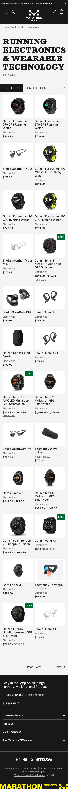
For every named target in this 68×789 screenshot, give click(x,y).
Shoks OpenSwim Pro (17, 448)
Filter (12, 88)
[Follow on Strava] (44, 760)
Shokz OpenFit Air (46, 629)
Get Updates (14, 694)
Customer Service (13, 715)
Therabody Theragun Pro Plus (49, 586)
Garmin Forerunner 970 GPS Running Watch (47, 124)
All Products (18, 27)
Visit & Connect (12, 731)
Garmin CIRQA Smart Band (16, 354)
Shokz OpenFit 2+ (46, 353)
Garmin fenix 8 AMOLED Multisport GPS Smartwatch (48, 264)
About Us (8, 723)
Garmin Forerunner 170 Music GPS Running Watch (50, 172)
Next (59, 666)
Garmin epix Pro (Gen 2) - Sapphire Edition (17, 542)
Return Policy (46, 3)
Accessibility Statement (52, 768)
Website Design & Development (29, 775)
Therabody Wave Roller (46, 450)
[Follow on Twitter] (32, 759)
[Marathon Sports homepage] (34, 15)
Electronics (33, 27)
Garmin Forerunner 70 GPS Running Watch (17, 218)
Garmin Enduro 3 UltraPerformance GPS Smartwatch (17, 632)
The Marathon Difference (17, 740)
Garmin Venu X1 (45, 540)
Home (6, 27)
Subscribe (9, 703)
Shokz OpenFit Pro (47, 312)
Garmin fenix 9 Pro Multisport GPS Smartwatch (47, 400)
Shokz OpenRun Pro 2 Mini (17, 262)
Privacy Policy (12, 768)
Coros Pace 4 (12, 493)
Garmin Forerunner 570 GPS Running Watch (15, 124)
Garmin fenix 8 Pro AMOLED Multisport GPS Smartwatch (16, 400)
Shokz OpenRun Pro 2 (17, 168)
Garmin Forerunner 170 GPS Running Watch (50, 218)
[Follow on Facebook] (25, 759)
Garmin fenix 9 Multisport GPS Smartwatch (45, 496)
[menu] (10, 12)
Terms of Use (29, 768)
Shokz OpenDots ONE (17, 312)
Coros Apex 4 (12, 585)
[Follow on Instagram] (18, 759)
